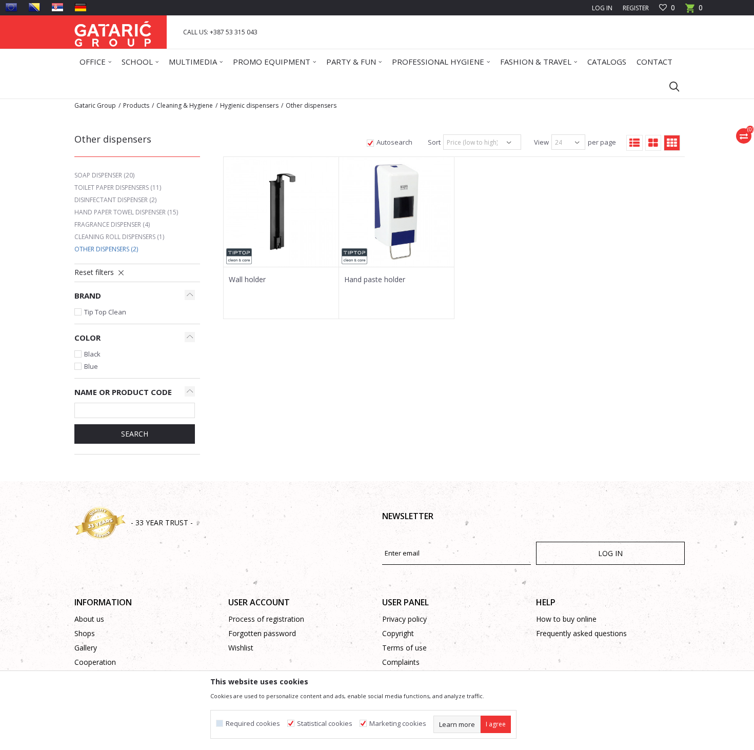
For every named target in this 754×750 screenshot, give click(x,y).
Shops (84, 633)
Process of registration (266, 619)
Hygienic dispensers (249, 105)
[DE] (80, 7)
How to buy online (566, 619)
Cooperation (95, 662)
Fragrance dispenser (112, 224)
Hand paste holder (374, 279)
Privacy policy (404, 619)
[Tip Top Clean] (239, 256)
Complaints (401, 662)
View (541, 142)
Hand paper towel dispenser (126, 212)
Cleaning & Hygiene (184, 105)
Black (92, 354)
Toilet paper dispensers (117, 187)
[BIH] (34, 7)
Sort (434, 142)
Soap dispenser (104, 175)
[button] (669, 86)
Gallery (85, 648)
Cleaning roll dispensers (119, 236)
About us (89, 619)
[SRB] (57, 7)
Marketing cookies (397, 723)
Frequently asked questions (581, 633)
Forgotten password (262, 633)
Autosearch (394, 142)
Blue (91, 366)
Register (636, 8)
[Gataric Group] (112, 32)
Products (136, 105)
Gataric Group (95, 105)
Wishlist (240, 648)
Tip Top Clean (105, 312)
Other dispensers (106, 249)
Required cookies (253, 723)
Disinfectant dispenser (115, 199)
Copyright (398, 633)
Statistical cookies (324, 723)
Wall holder (247, 279)
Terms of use (404, 648)
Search (134, 434)
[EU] (11, 7)
